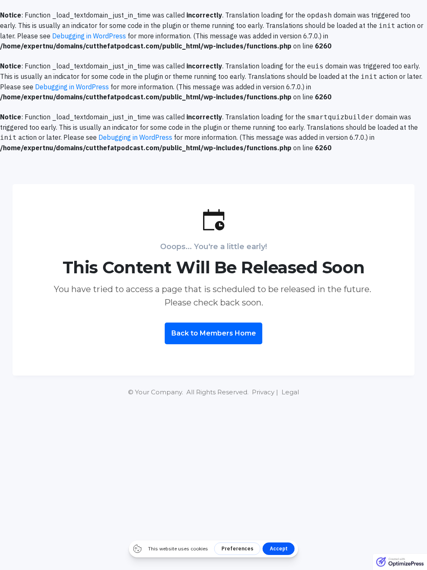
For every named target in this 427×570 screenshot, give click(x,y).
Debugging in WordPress (89, 36)
